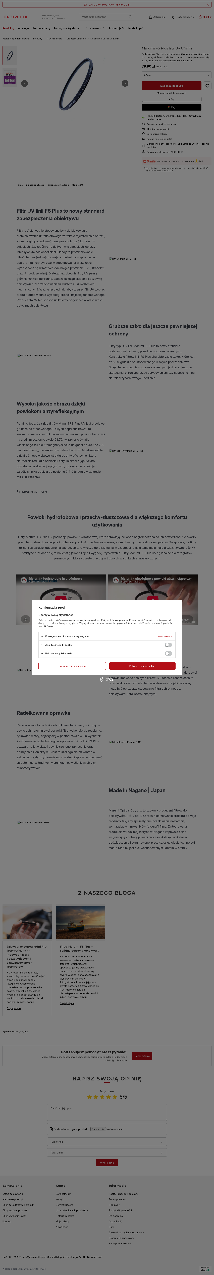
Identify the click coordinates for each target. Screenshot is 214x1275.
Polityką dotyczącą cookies (114, 620)
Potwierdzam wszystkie (142, 665)
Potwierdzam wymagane (72, 665)
